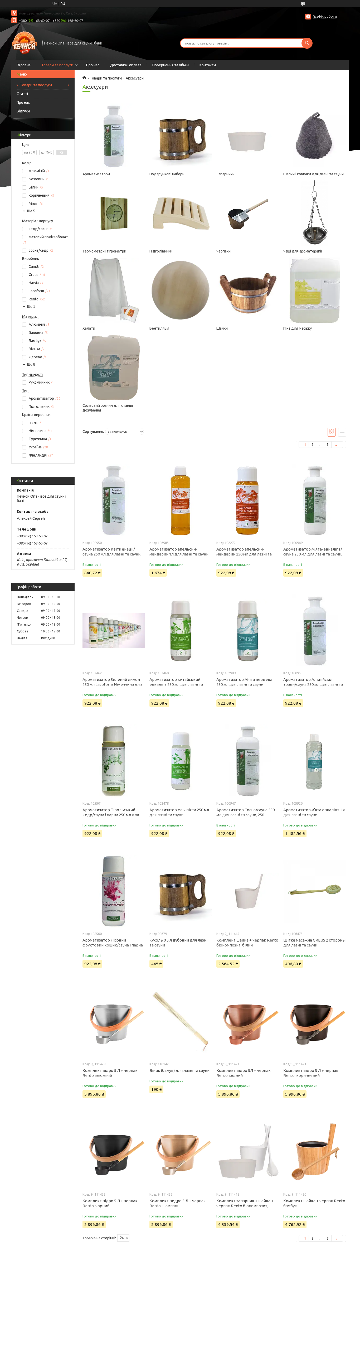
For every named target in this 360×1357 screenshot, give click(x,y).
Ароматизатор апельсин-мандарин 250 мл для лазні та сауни (244, 554)
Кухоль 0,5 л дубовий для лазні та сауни (178, 942)
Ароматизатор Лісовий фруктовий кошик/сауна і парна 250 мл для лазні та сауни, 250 (112, 945)
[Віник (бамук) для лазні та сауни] (180, 1021)
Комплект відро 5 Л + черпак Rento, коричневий (310, 1073)
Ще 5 (31, 211)
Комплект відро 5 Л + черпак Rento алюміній (110, 1073)
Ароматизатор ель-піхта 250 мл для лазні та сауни (179, 812)
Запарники (225, 174)
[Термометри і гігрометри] (113, 213)
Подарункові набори (166, 174)
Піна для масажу (297, 328)
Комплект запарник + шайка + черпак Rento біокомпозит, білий (245, 1205)
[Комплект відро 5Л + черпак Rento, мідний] (247, 1021)
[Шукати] (307, 43)
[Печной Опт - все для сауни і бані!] (24, 42)
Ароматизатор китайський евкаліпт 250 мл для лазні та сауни (176, 684)
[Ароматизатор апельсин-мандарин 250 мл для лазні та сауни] (247, 500)
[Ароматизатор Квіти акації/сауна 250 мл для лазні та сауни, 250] (113, 500)
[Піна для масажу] (314, 290)
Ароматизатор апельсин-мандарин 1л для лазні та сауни (178, 551)
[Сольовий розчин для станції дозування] (113, 367)
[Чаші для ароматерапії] (314, 213)
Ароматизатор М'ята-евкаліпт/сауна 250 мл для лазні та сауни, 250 (312, 554)
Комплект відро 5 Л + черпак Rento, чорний (110, 1203)
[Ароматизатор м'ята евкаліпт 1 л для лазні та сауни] (314, 761)
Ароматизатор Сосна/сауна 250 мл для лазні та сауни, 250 (245, 812)
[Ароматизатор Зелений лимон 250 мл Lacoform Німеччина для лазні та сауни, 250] (113, 630)
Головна (24, 65)
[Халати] (113, 290)
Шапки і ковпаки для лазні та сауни (313, 174)
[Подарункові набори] (180, 136)
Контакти (208, 65)
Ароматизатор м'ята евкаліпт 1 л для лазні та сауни (314, 812)
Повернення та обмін (170, 65)
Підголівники (160, 251)
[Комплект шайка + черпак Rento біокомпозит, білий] (247, 891)
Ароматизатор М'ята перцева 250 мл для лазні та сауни (244, 682)
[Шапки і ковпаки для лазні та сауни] (314, 136)
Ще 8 (31, 365)
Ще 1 (31, 307)
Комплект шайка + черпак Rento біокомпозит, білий (247, 942)
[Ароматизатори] (113, 136)
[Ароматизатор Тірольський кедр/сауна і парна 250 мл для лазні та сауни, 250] (113, 761)
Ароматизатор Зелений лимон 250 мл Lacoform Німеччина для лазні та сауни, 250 (112, 684)
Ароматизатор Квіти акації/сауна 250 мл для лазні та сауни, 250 (111, 554)
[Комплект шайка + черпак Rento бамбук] (314, 1152)
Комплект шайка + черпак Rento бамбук (314, 1203)
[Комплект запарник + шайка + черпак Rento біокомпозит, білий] (247, 1152)
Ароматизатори (96, 174)
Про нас (92, 65)
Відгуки (23, 111)
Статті (22, 94)
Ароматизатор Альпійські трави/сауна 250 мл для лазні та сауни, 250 (313, 684)
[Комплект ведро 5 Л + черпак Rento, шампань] (180, 1152)
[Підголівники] (180, 213)
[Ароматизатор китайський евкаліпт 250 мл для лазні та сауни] (180, 630)
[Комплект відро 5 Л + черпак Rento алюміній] (113, 1021)
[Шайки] (247, 290)
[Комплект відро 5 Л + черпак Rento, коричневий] (314, 1021)
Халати (88, 328)
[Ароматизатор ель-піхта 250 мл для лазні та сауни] (180, 761)
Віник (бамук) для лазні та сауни (179, 1070)
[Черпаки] (247, 213)
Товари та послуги (57, 65)
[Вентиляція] (180, 290)
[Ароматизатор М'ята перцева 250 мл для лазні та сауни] (247, 630)
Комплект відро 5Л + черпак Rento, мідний (243, 1073)
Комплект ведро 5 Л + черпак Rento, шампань (177, 1203)
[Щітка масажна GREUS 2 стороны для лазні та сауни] (314, 891)
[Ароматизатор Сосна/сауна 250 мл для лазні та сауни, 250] (247, 761)
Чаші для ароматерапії (302, 251)
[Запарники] (247, 136)
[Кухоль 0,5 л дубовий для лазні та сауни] (180, 891)
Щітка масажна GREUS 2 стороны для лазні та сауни (314, 942)
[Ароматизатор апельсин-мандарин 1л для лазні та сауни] (180, 500)
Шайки (222, 328)
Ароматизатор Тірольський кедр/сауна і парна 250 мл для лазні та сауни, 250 (110, 815)
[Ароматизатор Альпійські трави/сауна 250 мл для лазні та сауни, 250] (314, 630)
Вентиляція (159, 328)
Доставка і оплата (126, 65)
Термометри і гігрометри (104, 251)
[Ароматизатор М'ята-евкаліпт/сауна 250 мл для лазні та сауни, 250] (314, 500)
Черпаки (223, 251)
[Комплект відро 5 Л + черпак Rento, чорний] (113, 1152)
